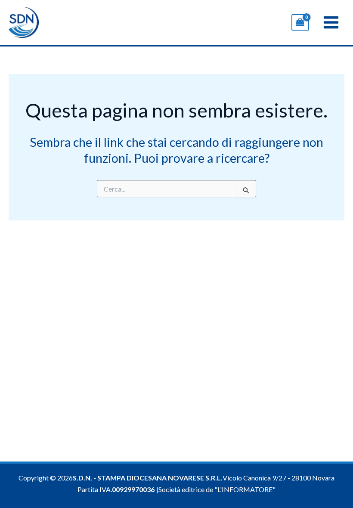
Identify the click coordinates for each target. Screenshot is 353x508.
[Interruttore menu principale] (331, 22)
